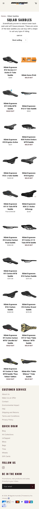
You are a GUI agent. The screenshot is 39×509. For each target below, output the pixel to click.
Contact (5, 401)
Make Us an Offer (9, 398)
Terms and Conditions (10, 416)
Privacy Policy (7, 420)
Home (3, 16)
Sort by (19, 35)
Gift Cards (6, 456)
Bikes (4, 442)
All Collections (7, 434)
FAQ (3, 409)
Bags (4, 445)
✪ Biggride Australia (14, 495)
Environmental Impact (10, 405)
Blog (4, 431)
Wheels (5, 453)
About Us (5, 394)
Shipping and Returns (10, 412)
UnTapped (6, 438)
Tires (4, 449)
